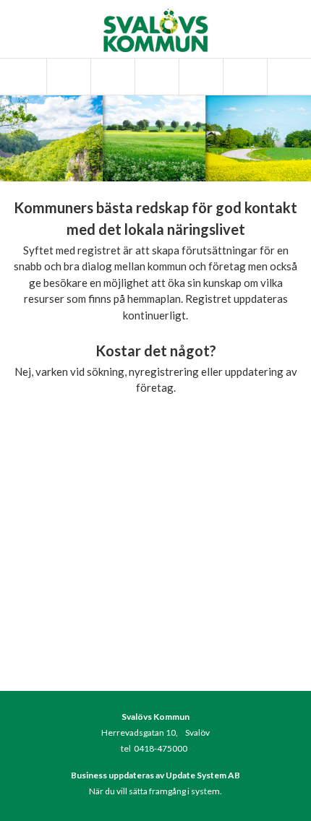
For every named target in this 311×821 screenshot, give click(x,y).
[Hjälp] (244, 77)
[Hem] (23, 77)
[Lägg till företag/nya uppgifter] (200, 77)
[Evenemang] (155, 77)
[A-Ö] (67, 77)
